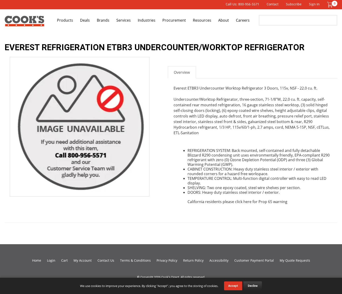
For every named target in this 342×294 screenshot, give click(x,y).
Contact (272, 4)
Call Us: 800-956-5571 (242, 4)
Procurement (174, 20)
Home (36, 260)
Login (51, 260)
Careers (243, 20)
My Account (83, 260)
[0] (330, 4)
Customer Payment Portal (254, 260)
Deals (85, 20)
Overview (182, 72)
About (223, 20)
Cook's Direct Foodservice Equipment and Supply (24, 23)
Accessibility (218, 260)
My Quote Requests (295, 260)
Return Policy (193, 260)
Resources (202, 20)
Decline (253, 285)
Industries (146, 20)
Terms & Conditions (135, 260)
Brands (103, 20)
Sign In (314, 4)
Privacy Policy (167, 260)
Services (123, 20)
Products (65, 20)
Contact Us (105, 260)
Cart (64, 260)
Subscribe (294, 4)
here (247, 201)
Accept (233, 285)
